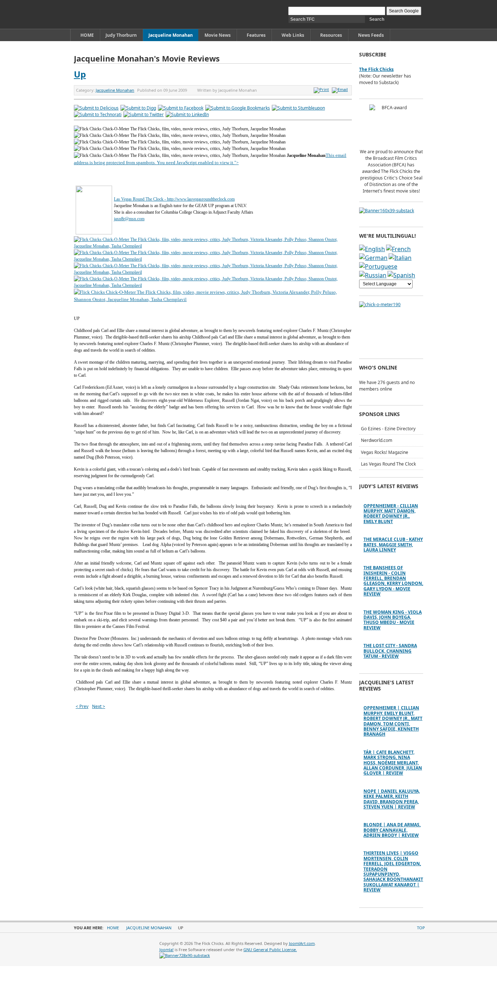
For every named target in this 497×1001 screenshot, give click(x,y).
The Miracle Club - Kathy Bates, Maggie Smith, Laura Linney (393, 544)
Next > (98, 706)
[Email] (341, 89)
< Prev (82, 706)
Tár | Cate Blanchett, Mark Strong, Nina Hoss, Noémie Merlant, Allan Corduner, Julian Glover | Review (392, 762)
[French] (398, 249)
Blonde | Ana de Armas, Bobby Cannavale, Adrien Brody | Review (392, 830)
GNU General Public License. (270, 949)
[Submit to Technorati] (98, 114)
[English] (372, 249)
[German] (373, 257)
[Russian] (372, 275)
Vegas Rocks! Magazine (384, 452)
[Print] (322, 89)
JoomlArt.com (302, 943)
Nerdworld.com (376, 440)
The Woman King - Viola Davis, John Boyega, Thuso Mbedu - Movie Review (392, 620)
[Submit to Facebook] (180, 108)
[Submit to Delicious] (96, 108)
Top (421, 927)
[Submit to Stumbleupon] (298, 108)
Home (113, 927)
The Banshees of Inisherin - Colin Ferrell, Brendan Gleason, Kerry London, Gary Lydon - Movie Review (393, 581)
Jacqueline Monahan (115, 90)
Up (80, 74)
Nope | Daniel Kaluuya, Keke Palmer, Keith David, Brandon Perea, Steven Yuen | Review (391, 799)
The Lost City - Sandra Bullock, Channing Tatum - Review (390, 650)
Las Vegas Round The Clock (388, 464)
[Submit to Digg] (138, 108)
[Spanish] (401, 275)
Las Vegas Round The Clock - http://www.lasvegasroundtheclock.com (174, 199)
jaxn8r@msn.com (129, 218)
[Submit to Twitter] (143, 114)
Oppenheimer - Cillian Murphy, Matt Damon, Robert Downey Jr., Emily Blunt (390, 514)
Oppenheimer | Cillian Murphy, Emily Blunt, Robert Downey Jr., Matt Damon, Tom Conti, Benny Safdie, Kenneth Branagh (392, 721)
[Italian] (400, 257)
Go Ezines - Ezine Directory (388, 429)
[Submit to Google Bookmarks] (237, 108)
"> (236, 162)
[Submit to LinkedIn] (187, 114)
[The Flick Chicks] (108, 14)
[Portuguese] (378, 266)
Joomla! (166, 949)
